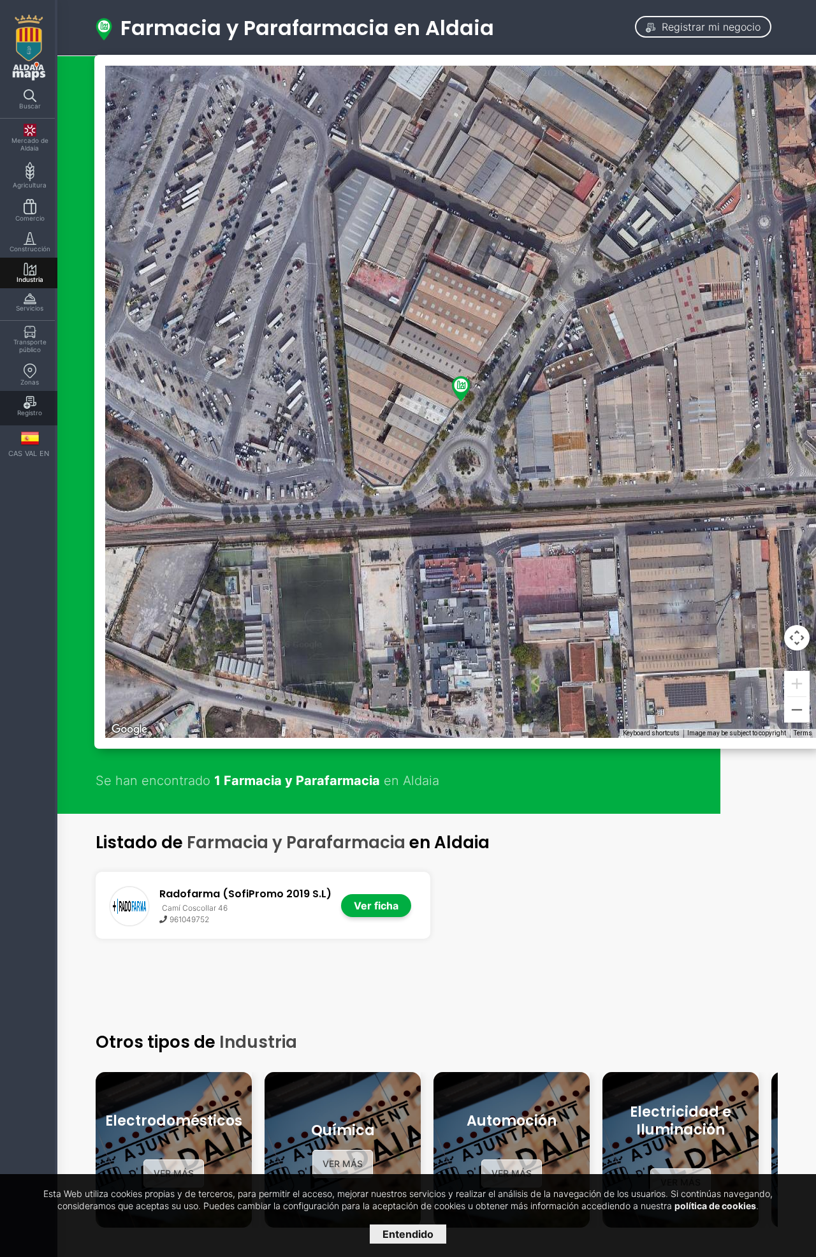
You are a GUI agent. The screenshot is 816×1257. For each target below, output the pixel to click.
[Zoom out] (797, 710)
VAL (31, 453)
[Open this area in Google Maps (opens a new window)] (129, 729)
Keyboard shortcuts (651, 733)
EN (44, 453)
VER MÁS (174, 1173)
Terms (803, 733)
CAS (15, 453)
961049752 (189, 919)
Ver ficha (376, 905)
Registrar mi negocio (710, 26)
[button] (460, 389)
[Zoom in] (797, 683)
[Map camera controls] (797, 638)
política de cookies (715, 1205)
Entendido (407, 1234)
